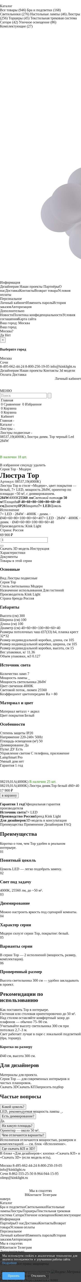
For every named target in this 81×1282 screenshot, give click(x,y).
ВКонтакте (33, 1195)
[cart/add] (2, 545)
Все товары (13, 10)
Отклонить (38, 1275)
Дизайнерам (9, 286)
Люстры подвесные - (16, 433)
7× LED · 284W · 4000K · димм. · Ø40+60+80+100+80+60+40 (25, 516)
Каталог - (7, 424)
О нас (20, 1223)
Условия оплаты (22, 1227)
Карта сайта (27, 319)
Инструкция (39, 548)
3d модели (67, 370)
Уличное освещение (37, 22)
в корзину (9, 795)
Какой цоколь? (13, 1107)
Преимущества (11, 824)
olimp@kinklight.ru (14, 1178)
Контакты (26, 290)
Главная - (7, 420)
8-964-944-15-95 (46, 1174)
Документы (9, 557)
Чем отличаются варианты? (23, 1135)
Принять (13, 1275)
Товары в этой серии (16, 561)
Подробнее (9, 1263)
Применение (33, 824)
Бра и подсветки (44, 10)
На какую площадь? (17, 1126)
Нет (8, 335)
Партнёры (51, 286)
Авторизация (21, 307)
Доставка (12, 290)
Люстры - (7, 428)
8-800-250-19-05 (37, 366)
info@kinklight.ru (63, 366)
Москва (24, 323)
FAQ (67, 824)
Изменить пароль (39, 303)
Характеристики (12, 553)
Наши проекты (31, 286)
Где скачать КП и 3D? (18, 1149)
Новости (6, 315)
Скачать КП (27, 1087)
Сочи (4, 362)
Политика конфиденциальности (38, 315)
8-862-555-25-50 (21, 1174)
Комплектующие (16, 26)
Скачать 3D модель (14, 548)
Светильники (14, 14)
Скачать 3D (9, 1087)
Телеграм (49, 1195)
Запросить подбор (49, 1087)
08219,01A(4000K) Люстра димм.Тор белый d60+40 (39, 786)
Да (2, 335)
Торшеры (19, 18)
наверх (5, 1199)
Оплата (5, 374)
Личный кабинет (13, 303)
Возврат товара (46, 290)
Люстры (16, 1211)
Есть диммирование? (18, 1116)
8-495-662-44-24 (12, 366)
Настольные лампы (48, 14)
